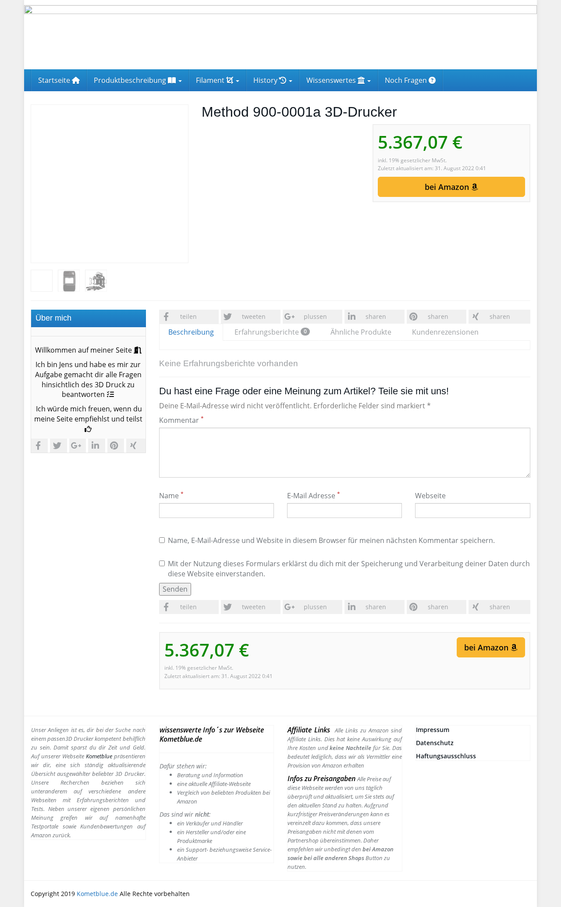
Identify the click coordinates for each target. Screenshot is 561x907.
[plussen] (78, 446)
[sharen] (97, 446)
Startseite (55, 80)
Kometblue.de (97, 893)
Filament (211, 80)
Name (171, 495)
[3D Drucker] (280, 37)
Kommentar (181, 420)
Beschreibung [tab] (191, 332)
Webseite (430, 495)
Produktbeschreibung (131, 80)
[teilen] (40, 446)
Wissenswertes (332, 80)
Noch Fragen (407, 80)
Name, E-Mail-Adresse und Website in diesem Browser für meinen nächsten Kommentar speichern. (331, 540)
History (266, 80)
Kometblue (98, 756)
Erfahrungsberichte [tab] (270, 332)
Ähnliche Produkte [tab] (360, 332)
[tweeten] (59, 446)
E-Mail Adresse (313, 495)
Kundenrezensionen (445, 332)
